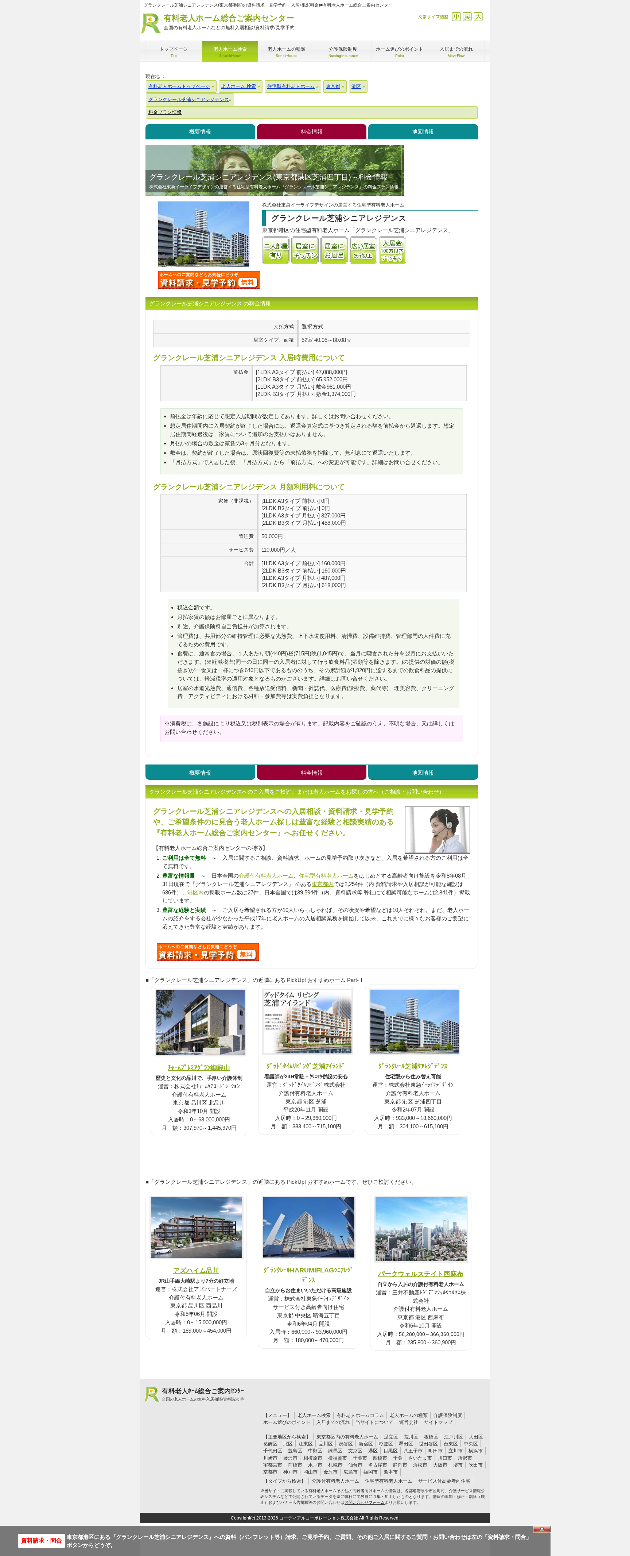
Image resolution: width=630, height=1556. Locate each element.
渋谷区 (346, 1444)
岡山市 (310, 1472)
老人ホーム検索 (314, 1415)
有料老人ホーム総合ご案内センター (229, 22)
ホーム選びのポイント (287, 1422)
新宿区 (366, 1444)
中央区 (471, 1444)
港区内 (195, 892)
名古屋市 (377, 1465)
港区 (373, 1450)
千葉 (397, 1458)
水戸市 (315, 1465)
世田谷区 (428, 1444)
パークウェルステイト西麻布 (420, 1274)
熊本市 (391, 1472)
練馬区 (335, 1450)
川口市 (445, 1458)
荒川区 (411, 1437)
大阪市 (440, 1465)
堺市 (458, 1465)
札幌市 (335, 1465)
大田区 (476, 1437)
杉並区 (386, 1444)
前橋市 (295, 1465)
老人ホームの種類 (409, 1415)
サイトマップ (438, 1422)
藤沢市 (290, 1458)
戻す (467, 16)
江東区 (306, 1444)
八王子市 (413, 1450)
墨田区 (406, 1444)
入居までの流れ (333, 1422)
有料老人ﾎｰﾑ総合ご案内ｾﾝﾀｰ (203, 1394)
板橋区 (431, 1437)
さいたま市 (420, 1458)
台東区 (451, 1444)
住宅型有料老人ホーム (326, 876)
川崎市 (270, 1458)
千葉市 (360, 1458)
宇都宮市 (272, 1465)
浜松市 (420, 1465)
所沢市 (465, 1458)
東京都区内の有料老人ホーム (347, 1437)
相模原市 (312, 1458)
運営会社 (408, 1422)
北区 (288, 1444)
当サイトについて (374, 1422)
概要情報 (200, 131)
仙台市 (355, 1465)
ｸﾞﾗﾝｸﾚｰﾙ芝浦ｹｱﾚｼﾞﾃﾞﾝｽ (412, 1066)
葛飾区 (270, 1444)
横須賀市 (337, 1458)
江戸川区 (453, 1437)
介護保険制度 (447, 1415)
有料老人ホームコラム (360, 1415)
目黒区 (391, 1450)
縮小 (456, 16)
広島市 (350, 1472)
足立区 (391, 1437)
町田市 (435, 1450)
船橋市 (380, 1458)
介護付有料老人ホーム (266, 876)
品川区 (326, 1444)
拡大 (478, 16)
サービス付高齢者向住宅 (444, 1481)
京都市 (270, 1472)
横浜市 (475, 1450)
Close (542, 1529)
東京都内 (323, 884)
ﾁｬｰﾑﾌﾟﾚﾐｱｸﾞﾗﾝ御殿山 (199, 1067)
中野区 (315, 1450)
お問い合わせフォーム (365, 1502)
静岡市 (400, 1465)
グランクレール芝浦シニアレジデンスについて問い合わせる (209, 280)
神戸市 (290, 1472)
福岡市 (370, 1472)
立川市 (455, 1450)
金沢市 (330, 1472)
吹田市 (475, 1465)
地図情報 (423, 131)
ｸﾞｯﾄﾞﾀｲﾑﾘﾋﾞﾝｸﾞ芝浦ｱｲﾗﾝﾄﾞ (306, 1066)
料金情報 (312, 131)
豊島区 (295, 1450)
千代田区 (272, 1450)
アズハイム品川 (196, 1270)
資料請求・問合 (41, 1540)
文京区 (355, 1450)
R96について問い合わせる (208, 952)
